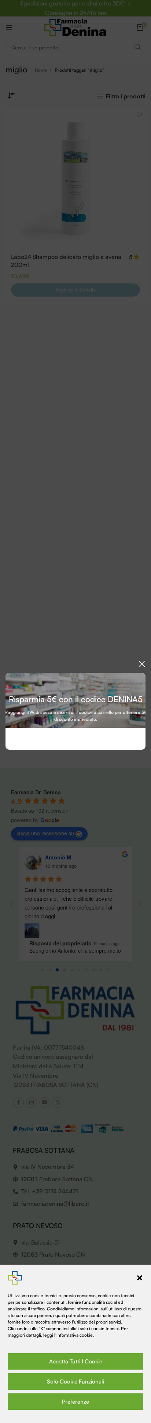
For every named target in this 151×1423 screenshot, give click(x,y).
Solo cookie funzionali (75, 1381)
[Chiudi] (142, 664)
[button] (139, 1277)
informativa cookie (74, 1335)
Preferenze (75, 1401)
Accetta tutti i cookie (75, 1361)
